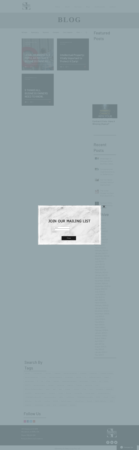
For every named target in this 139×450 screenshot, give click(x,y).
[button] (69, 238)
